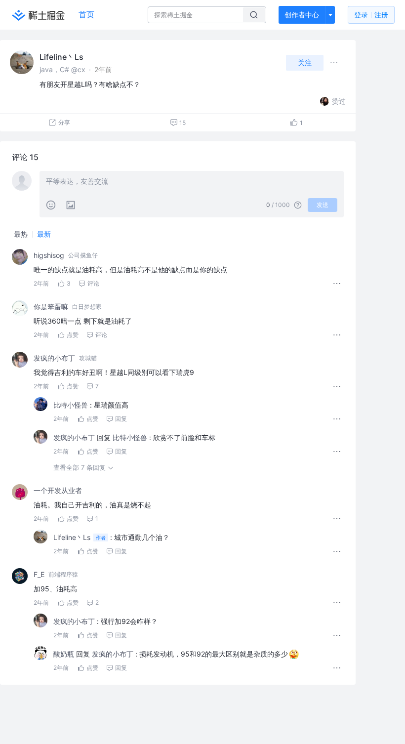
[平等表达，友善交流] (191, 182)
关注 (305, 62)
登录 (371, 14)
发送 (322, 204)
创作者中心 (301, 14)
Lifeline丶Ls (61, 57)
